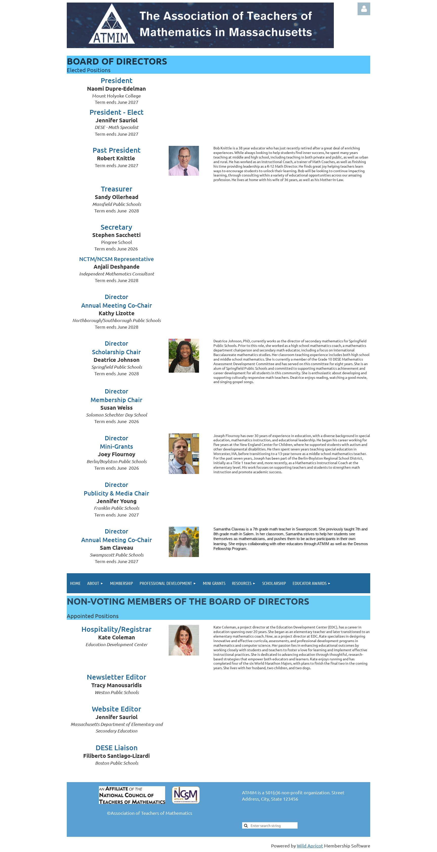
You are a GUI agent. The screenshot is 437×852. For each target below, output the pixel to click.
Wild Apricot (310, 845)
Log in (364, 9)
